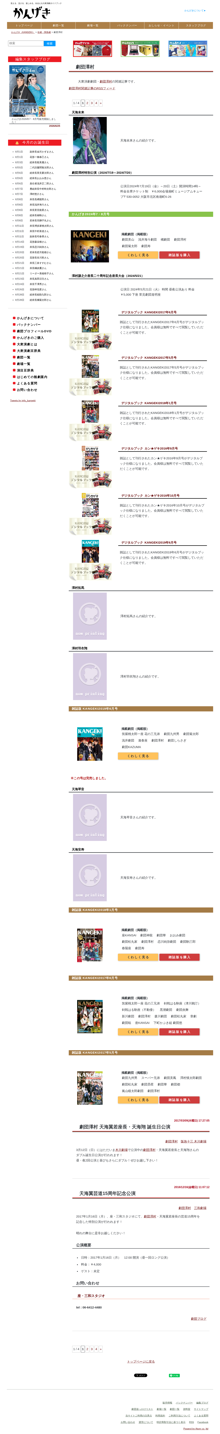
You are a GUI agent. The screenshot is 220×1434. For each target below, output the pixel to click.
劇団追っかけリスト (142, 1409)
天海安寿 (78, 849)
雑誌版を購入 (180, 255)
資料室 (186, 1409)
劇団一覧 (24, 357)
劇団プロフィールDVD (34, 331)
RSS (191, 1422)
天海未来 (78, 112)
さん (42, 151)
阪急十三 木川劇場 (193, 1141)
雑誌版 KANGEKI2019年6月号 (95, 708)
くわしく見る (138, 255)
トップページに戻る (141, 1361)
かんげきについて (194, 10)
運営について (146, 1422)
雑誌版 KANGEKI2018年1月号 (95, 910)
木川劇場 (121, 1150)
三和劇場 (200, 1208)
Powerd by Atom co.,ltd (195, 1428)
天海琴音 (78, 789)
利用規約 (160, 1415)
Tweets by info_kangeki (23, 400)
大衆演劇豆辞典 (29, 351)
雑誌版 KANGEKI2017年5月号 (95, 1052)
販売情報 (167, 1402)
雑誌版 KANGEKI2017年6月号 (95, 978)
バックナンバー (29, 324)
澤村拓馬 (78, 587)
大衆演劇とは (27, 344)
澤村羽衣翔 (79, 648)
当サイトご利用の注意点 (138, 1415)
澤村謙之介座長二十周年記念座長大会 (108, 276)
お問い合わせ (27, 390)
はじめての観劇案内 (32, 377)
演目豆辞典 (25, 370)
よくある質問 (27, 383)
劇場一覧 (24, 364)
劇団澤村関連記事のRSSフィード (92, 88)
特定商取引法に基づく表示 (171, 1422)
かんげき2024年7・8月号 (91, 214)
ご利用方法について (179, 1415)
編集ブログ (202, 1402)
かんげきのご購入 (30, 337)
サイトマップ (201, 1409)
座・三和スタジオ (91, 1296)
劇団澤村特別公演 (102, 172)
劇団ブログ (198, 1319)
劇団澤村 (106, 81)
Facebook (202, 1422)
